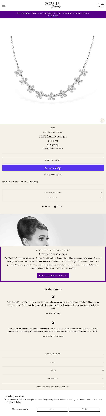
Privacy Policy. (16, 402)
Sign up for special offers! (53, 387)
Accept (52, 409)
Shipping (46, 148)
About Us (53, 378)
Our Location (53, 354)
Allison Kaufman (53, 132)
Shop (53, 362)
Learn (53, 370)
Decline (85, 409)
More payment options (53, 175)
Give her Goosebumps (53, 275)
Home (52, 128)
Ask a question (53, 192)
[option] (53, 14)
